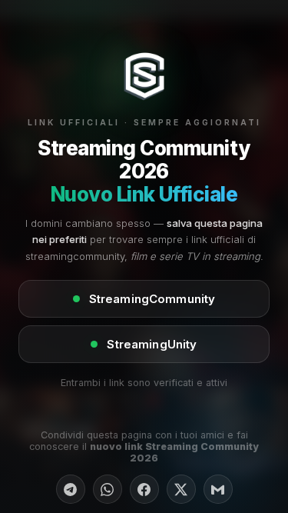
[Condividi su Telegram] (70, 489)
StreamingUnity (152, 344)
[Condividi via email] (218, 489)
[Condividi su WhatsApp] (107, 489)
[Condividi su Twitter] (181, 489)
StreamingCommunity (152, 298)
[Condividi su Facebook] (144, 489)
